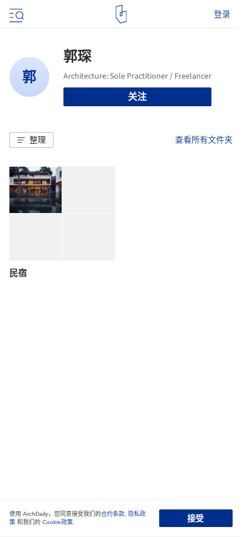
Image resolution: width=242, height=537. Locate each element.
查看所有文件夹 (204, 139)
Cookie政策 (57, 522)
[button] (31, 140)
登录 (222, 14)
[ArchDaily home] (121, 14)
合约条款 (113, 514)
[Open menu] (15, 14)
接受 (195, 518)
